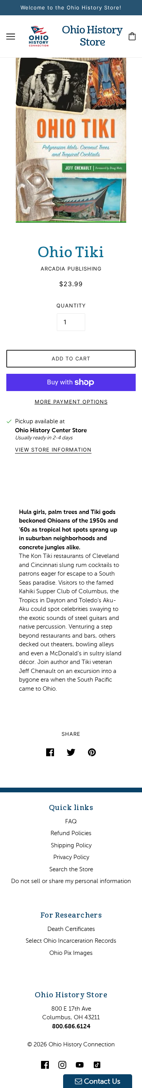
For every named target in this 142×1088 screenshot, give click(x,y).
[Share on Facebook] (50, 752)
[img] (45, 1064)
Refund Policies (71, 833)
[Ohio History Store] (38, 35)
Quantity (71, 305)
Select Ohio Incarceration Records (71, 940)
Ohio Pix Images (71, 952)
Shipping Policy (71, 845)
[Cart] (132, 36)
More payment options (71, 402)
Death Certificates (71, 928)
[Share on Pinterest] (92, 752)
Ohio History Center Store (51, 430)
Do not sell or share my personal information (71, 881)
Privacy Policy (71, 857)
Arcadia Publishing (71, 268)
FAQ (71, 821)
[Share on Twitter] (71, 752)
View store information (53, 450)
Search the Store (71, 869)
